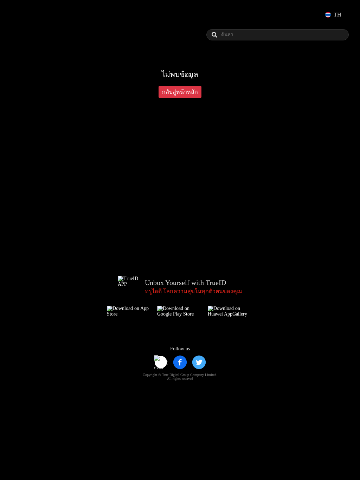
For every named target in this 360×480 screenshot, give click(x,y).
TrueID (32, 14)
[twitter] (199, 362)
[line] (161, 362)
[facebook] (180, 362)
